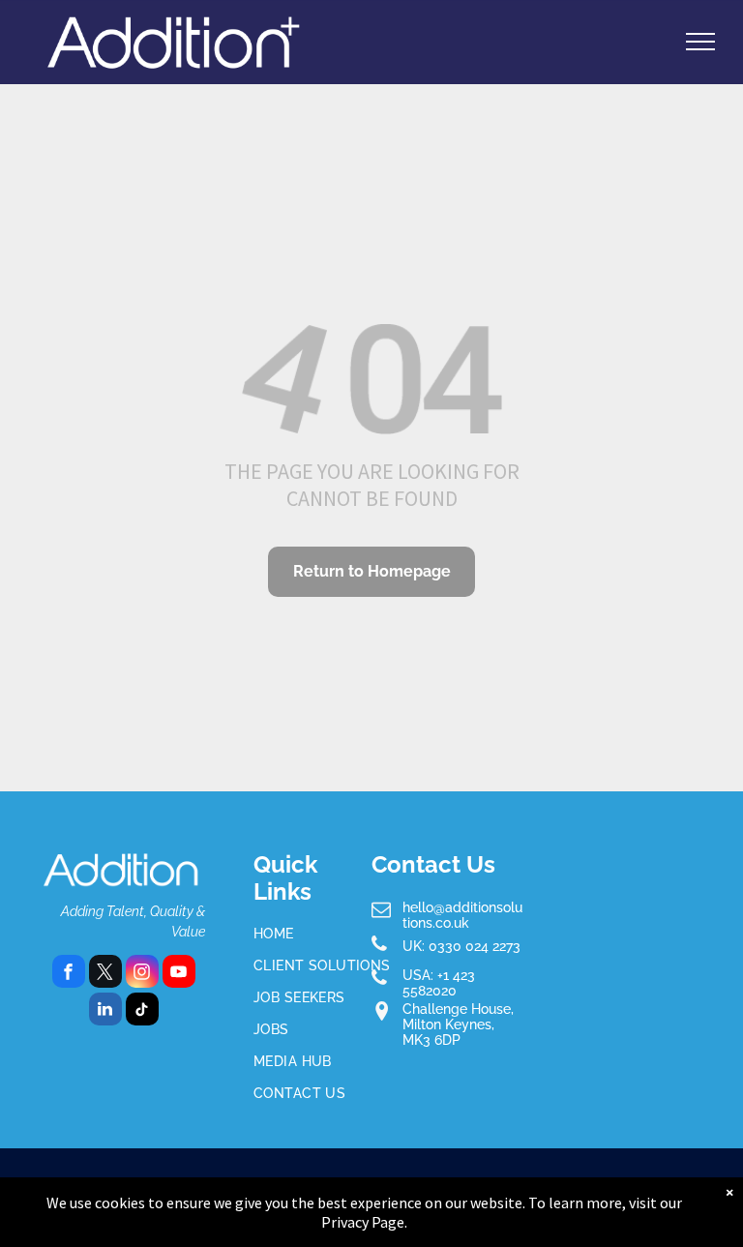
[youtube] (179, 974)
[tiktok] (142, 1011)
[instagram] (142, 974)
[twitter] (105, 974)
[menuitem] (323, 934)
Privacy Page (362, 1222)
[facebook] (68, 974)
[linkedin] (105, 1011)
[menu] (700, 41)
